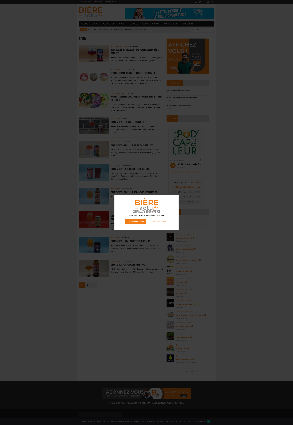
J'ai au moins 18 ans (135, 222)
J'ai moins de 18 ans (157, 222)
